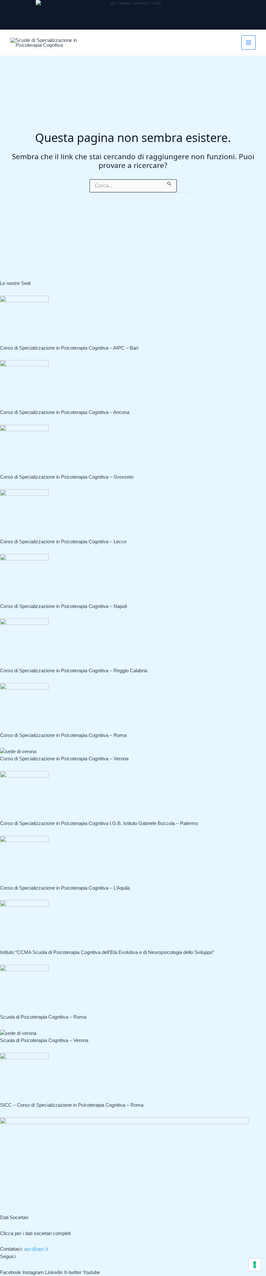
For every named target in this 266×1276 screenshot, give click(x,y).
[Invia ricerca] (169, 182)
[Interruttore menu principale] (248, 42)
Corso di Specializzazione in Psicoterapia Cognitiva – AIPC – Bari (69, 348)
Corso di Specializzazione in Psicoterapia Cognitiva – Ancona (64, 412)
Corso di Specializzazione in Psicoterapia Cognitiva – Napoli (63, 606)
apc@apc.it (36, 1249)
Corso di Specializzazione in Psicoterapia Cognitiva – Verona (64, 758)
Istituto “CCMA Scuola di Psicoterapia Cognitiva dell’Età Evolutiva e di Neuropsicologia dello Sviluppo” (107, 952)
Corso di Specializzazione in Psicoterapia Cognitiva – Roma (63, 735)
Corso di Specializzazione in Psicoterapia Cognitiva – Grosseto (66, 477)
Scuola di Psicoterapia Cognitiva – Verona (44, 1040)
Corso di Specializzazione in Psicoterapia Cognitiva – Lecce (63, 541)
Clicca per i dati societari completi (35, 1233)
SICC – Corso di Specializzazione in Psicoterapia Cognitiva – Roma (71, 1105)
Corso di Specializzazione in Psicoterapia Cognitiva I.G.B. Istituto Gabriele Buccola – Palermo (99, 823)
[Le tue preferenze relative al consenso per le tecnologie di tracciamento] (254, 1264)
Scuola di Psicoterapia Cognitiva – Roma (43, 1017)
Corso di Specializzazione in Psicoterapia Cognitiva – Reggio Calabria (73, 670)
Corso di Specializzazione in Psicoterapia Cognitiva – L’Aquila (65, 888)
